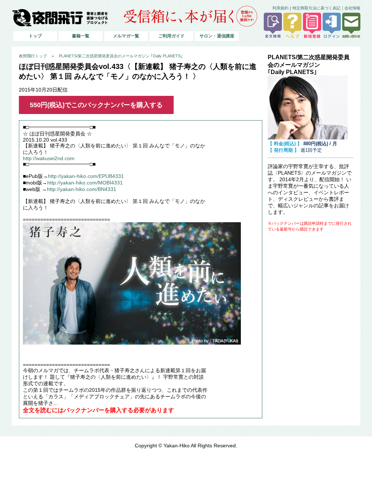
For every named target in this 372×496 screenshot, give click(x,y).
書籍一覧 (80, 35)
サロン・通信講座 (216, 35)
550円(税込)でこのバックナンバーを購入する (96, 105)
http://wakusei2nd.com (48, 158)
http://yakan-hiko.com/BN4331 (81, 189)
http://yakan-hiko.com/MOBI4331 (85, 183)
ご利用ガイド (171, 35)
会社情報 (352, 8)
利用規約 (280, 8)
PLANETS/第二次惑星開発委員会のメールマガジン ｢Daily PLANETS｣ (121, 56)
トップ (35, 35)
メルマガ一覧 (126, 35)
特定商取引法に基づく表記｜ (318, 8)
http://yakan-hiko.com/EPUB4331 (86, 176)
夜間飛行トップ (33, 56)
